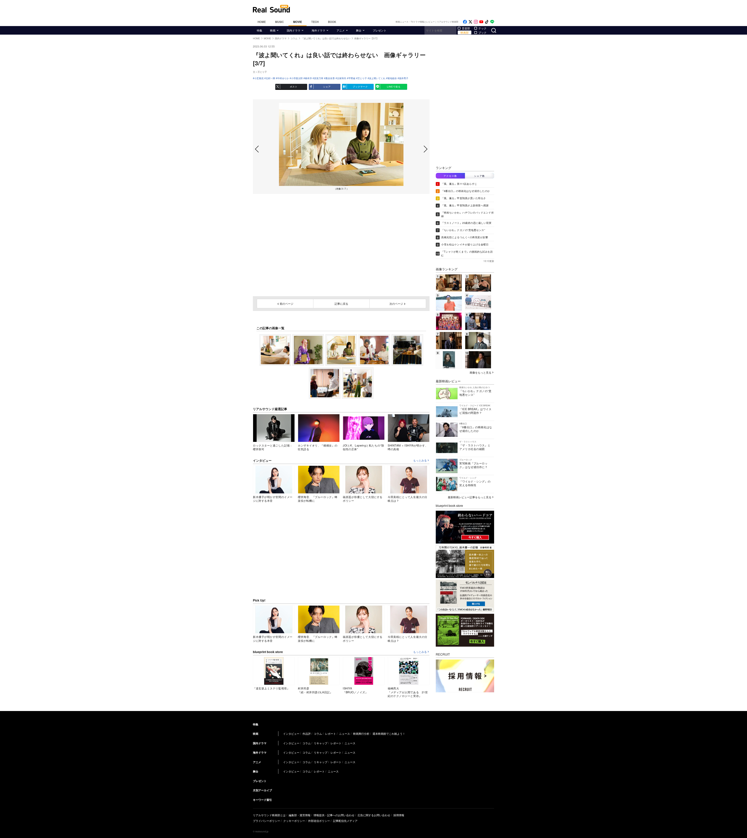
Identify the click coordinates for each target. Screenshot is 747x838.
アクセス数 (450, 175)
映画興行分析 (361, 734)
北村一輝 (270, 78)
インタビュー (291, 734)
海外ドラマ (318, 30)
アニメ (341, 30)
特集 (259, 30)
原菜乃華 (318, 78)
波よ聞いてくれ (377, 78)
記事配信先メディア (345, 821)
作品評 (306, 734)
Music (279, 22)
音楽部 (466, 28)
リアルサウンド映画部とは (269, 815)
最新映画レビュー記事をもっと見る (469, 497)
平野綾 (351, 78)
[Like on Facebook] (465, 21)
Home (262, 22)
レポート (330, 734)
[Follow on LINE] (492, 21)
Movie (297, 22)
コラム (318, 734)
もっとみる (420, 460)
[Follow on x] (470, 21)
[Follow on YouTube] (481, 21)
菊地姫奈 (392, 78)
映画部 (464, 32)
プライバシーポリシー (266, 821)
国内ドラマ (293, 30)
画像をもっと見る (480, 372)
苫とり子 (362, 78)
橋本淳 (308, 78)
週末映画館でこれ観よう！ (389, 734)
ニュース (344, 734)
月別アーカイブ (262, 790)
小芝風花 (259, 78)
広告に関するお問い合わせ (374, 815)
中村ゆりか (283, 78)
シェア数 (479, 175)
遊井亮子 (403, 78)
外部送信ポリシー (319, 821)
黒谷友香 (330, 78)
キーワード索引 (262, 800)
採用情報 (398, 815)
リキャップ (320, 743)
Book (332, 22)
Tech (315, 22)
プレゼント (379, 30)
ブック (482, 32)
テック (482, 28)
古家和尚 (341, 78)
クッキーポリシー (294, 821)
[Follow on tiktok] (487, 21)
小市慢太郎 (297, 78)
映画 (272, 30)
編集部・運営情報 (299, 815)
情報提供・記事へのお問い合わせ (334, 815)
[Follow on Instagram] (476, 21)
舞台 (358, 30)
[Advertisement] (399, 9)
